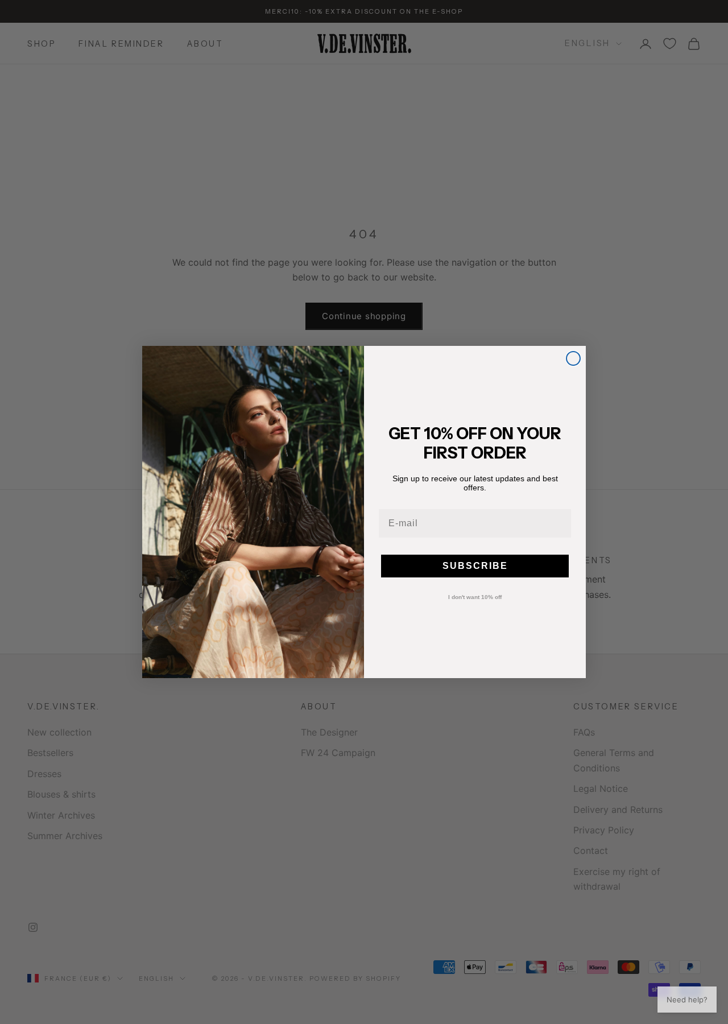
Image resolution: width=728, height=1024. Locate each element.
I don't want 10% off (475, 597)
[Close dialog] (573, 358)
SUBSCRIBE (475, 566)
